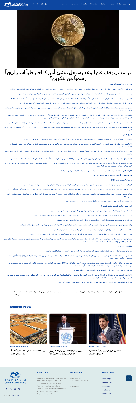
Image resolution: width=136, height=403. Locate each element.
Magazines (106, 386)
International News (19, 347)
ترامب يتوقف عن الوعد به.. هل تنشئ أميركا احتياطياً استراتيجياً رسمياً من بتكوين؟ (68, 75)
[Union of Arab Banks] (16, 6)
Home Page (106, 379)
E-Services (121, 4)
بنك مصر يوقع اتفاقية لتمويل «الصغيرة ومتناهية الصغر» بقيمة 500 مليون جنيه (38, 293)
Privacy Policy (107, 394)
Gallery (104, 4)
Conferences (107, 382)
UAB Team (15, 395)
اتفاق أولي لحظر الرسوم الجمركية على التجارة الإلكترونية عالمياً (98, 291)
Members (74, 4)
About (64, 4)
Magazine (94, 4)
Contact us (106, 390)
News (112, 4)
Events (84, 4)
